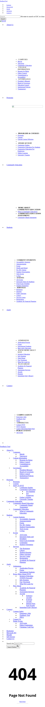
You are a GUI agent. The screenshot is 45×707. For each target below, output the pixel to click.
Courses (16, 484)
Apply (9, 564)
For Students (30, 491)
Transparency (24, 478)
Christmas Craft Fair (27, 627)
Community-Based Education (23, 503)
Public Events (18, 621)
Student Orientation (26, 545)
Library (22, 550)
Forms (22, 523)
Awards (22, 594)
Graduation (23, 543)
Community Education (14, 501)
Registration (24, 558)
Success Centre (25, 556)
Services (16, 546)
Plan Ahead (17, 586)
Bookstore (10, 631)
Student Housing (25, 552)
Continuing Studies (26, 488)
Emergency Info (25, 613)
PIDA (22, 617)
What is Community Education (27, 512)
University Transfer (26, 499)
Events (15, 533)
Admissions (17, 566)
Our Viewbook (25, 582)
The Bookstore (25, 548)
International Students (27, 572)
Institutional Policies (27, 476)
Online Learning (25, 497)
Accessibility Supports (27, 519)
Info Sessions (24, 580)
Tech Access (24, 529)
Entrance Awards (29, 597)
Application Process (26, 568)
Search (3, 19)
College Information (20, 458)
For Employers (30, 494)
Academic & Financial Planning (27, 561)
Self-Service (11, 637)
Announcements (25, 521)
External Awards (29, 601)
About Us (10, 450)
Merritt (22, 454)
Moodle (9, 635)
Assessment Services (27, 592)
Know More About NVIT (22, 574)
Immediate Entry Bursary (28, 607)
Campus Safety (18, 611)
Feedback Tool (3, 1)
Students (9, 515)
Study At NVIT (18, 486)
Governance (17, 468)
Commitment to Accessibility (25, 465)
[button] (8, 641)
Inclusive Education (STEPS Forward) (26, 577)
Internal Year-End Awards (30, 604)
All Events (23, 535)
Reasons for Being (26, 460)
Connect (9, 609)
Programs (10, 480)
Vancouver (23, 456)
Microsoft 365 (11, 633)
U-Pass (22, 531)
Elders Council (25, 462)
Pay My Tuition (25, 525)
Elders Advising (25, 554)
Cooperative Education (27, 489)
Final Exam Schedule (27, 541)
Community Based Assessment (26, 506)
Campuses (16, 452)
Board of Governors (27, 472)
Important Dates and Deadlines (27, 538)
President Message (26, 470)
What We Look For (26, 584)
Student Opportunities (27, 527)
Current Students (19, 517)
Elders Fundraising (26, 625)
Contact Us (17, 619)
